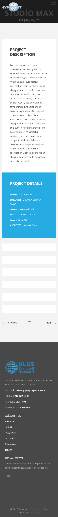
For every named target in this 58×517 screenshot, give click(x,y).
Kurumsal (9, 421)
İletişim (8, 449)
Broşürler (9, 438)
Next (48, 322)
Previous (12, 322)
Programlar (10, 432)
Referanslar (10, 444)
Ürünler (8, 426)
